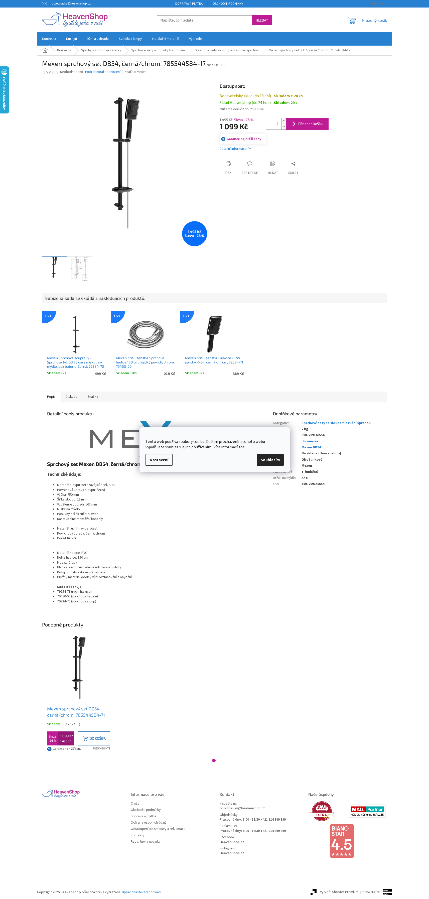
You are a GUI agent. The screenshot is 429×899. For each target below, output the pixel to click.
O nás (135, 803)
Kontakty (137, 835)
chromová (310, 441)
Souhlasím (270, 460)
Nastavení (159, 460)
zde (241, 447)
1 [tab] (214, 760)
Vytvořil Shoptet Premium (339, 892)
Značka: (135, 71)
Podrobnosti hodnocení (102, 72)
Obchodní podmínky (228, 4)
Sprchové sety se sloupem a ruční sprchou (336, 423)
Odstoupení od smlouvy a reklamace (158, 829)
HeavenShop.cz (232, 842)
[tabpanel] (79, 694)
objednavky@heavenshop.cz (242, 808)
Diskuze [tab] (71, 396)
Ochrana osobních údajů (149, 822)
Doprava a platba (189, 4)
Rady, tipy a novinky (146, 841)
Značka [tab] (92, 396)
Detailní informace (233, 148)
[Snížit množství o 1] (283, 127)
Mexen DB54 (311, 447)
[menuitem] (49, 39)
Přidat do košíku (310, 123)
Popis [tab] (51, 396)
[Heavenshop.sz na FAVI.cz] (327, 811)
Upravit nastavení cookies (141, 892)
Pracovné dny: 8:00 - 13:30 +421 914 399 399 (253, 819)
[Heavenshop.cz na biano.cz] (347, 841)
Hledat (262, 20)
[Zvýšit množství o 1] (283, 121)
